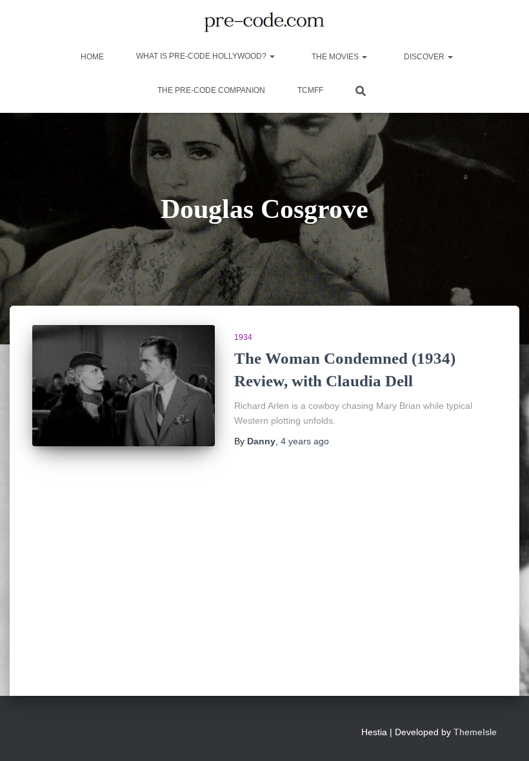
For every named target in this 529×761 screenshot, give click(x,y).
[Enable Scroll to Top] (503, 735)
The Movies (335, 56)
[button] (271, 56)
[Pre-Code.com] (264, 22)
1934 (243, 337)
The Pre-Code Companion (211, 90)
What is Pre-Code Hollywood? (202, 56)
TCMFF (310, 90)
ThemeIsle (475, 732)
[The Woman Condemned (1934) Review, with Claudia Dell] (123, 385)
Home (91, 56)
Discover (424, 56)
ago (305, 441)
